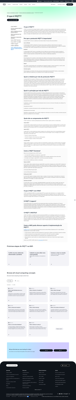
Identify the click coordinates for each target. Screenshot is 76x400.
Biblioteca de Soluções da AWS (28, 378)
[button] (15, 4)
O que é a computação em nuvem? (12, 12)
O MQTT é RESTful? (15, 45)
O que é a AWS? (9, 372)
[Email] (69, 394)
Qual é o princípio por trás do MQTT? (16, 35)
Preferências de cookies (34, 396)
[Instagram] (62, 394)
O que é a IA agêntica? (10, 376)
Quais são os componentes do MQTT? (16, 38)
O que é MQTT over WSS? (16, 41)
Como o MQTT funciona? (16, 40)
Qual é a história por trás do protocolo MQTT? (16, 32)
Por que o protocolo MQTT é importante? (16, 29)
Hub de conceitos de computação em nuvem (26, 12)
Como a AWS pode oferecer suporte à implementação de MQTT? (16, 48)
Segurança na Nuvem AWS (11, 381)
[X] (57, 394)
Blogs (7, 385)
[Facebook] (59, 394)
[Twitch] (64, 394)
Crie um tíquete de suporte (60, 374)
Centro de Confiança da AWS (28, 376)
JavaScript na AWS (42, 384)
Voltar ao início (37, 389)
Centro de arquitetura (26, 380)
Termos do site (14, 396)
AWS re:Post (57, 376)
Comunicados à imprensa (10, 387)
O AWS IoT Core (26, 229)
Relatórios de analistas (27, 385)
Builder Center (41, 372)
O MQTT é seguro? (14, 43)
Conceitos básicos (26, 372)
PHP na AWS (41, 382)
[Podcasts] (67, 394)
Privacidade (8, 396)
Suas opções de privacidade (22, 396)
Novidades (8, 383)
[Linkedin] (61, 394)
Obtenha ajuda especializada (60, 382)
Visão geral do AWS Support (60, 380)
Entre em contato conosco (60, 372)
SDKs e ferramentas (42, 374)
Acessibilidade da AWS (59, 384)
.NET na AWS (41, 376)
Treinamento (25, 374)
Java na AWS (41, 380)
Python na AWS (41, 378)
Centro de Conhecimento (59, 378)
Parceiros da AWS (26, 387)
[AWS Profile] (72, 1)
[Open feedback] (75, 200)
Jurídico (56, 386)
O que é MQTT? (14, 26)
